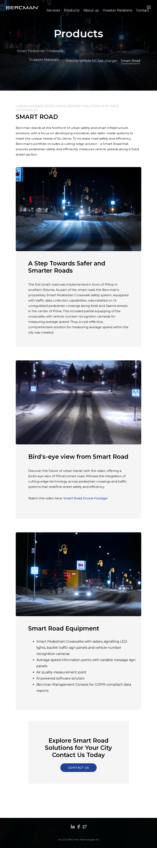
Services (53, 10)
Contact (142, 10)
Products (71, 10)
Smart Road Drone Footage (85, 498)
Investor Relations (117, 10)
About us (91, 10)
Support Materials (44, 59)
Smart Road (130, 61)
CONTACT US (78, 767)
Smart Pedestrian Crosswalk (40, 51)
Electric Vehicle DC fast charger (92, 61)
